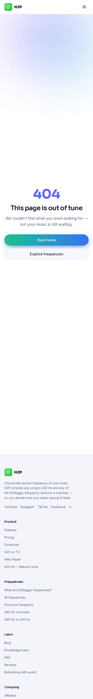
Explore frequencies (46, 254)
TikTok (43, 507)
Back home (46, 240)
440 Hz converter (17, 612)
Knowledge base (16, 650)
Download (11, 544)
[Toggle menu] (84, 7)
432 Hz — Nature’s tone (21, 567)
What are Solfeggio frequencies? (28, 590)
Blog (7, 643)
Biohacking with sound (20, 672)
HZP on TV (12, 552)
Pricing (9, 537)
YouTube (10, 507)
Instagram (27, 507)
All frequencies (15, 597)
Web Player (12, 559)
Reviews (10, 665)
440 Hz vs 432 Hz (17, 619)
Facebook (58, 507)
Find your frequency (19, 605)
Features (10, 530)
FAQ (7, 657)
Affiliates (10, 695)
